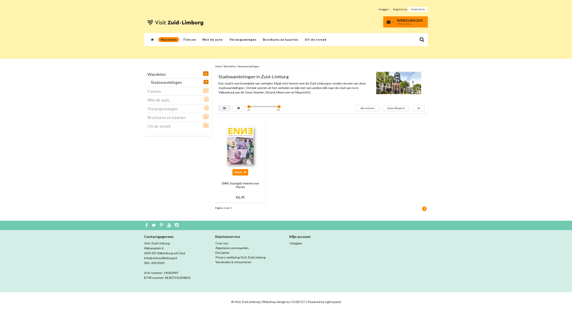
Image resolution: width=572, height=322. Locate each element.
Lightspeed (333, 302)
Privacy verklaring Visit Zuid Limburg (240, 257)
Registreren (400, 9)
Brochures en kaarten (280, 39)
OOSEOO (298, 302)
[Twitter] (154, 225)
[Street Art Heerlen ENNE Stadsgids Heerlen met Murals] (240, 145)
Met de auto (212, 39)
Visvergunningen (243, 39)
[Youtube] (169, 225)
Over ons (221, 243)
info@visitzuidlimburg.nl (160, 258)
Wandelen (169, 39)
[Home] (152, 39)
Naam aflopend (395, 108)
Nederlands (418, 9)
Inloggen (384, 9)
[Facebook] (147, 225)
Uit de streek (315, 39)
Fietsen (189, 39)
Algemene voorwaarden (232, 248)
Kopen (239, 172)
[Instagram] (177, 225)
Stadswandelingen (168, 82)
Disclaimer (222, 252)
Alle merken (367, 108)
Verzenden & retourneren (233, 262)
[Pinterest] (162, 225)
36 (418, 108)
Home (218, 66)
